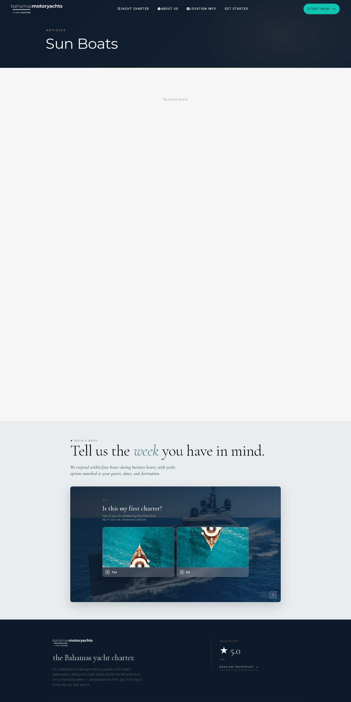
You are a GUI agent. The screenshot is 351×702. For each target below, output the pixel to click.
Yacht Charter (134, 8)
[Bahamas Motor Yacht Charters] (36, 9)
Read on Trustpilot (239, 666)
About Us (169, 8)
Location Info (202, 8)
